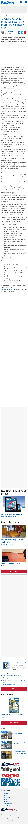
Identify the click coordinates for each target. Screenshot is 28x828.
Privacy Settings (18, 821)
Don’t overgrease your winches (12, 675)
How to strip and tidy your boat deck (18, 742)
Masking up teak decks (9, 678)
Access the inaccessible (19, 663)
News (7, 15)
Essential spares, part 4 (9, 684)
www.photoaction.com (8, 289)
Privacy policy (10, 821)
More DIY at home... (12, 522)
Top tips (5, 659)
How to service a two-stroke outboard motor (19, 752)
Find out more (14, 722)
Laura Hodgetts (9, 31)
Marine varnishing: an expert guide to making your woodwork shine (12, 542)
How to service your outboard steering (18, 732)
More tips (14, 688)
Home (3, 15)
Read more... (14, 571)
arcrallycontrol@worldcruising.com (12, 186)
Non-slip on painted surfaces (11, 673)
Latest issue (7, 694)
